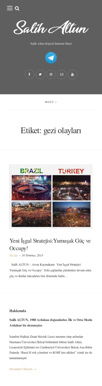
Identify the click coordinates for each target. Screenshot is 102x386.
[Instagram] (51, 74)
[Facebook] (29, 74)
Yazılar (13, 255)
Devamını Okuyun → (22, 369)
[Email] (61, 74)
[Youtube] (72, 74)
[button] (10, 8)
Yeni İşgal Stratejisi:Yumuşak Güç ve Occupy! (50, 244)
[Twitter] (40, 74)
